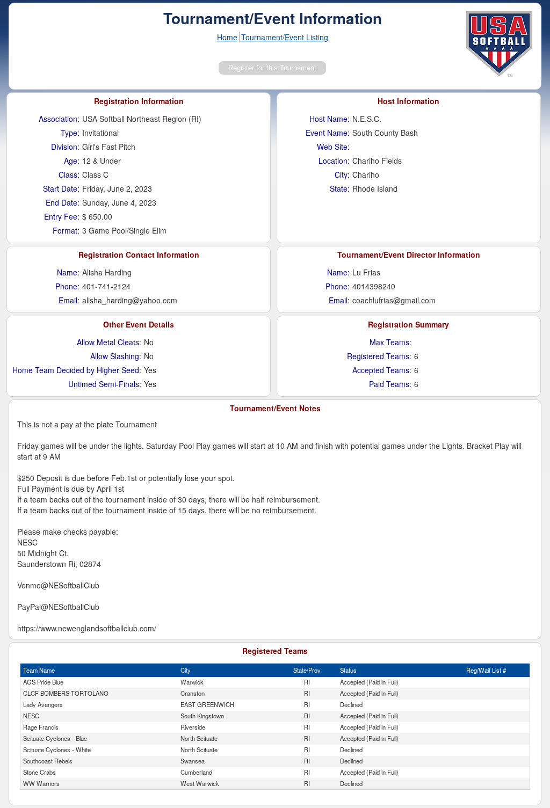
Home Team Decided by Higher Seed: (76, 370)
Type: (70, 132)
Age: (71, 160)
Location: (334, 160)
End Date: (62, 202)
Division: (65, 146)
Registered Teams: (379, 356)
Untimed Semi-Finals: (104, 383)
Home (227, 37)
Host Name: (329, 118)
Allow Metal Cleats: (109, 342)
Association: (59, 118)
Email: (69, 300)
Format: (66, 230)
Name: (68, 272)
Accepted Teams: (381, 370)
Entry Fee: (61, 216)
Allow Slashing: (115, 356)
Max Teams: (390, 342)
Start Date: (61, 188)
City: (342, 174)
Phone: (67, 286)
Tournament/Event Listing (284, 37)
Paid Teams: (390, 383)
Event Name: (328, 132)
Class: (69, 174)
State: (340, 188)
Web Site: (333, 146)
